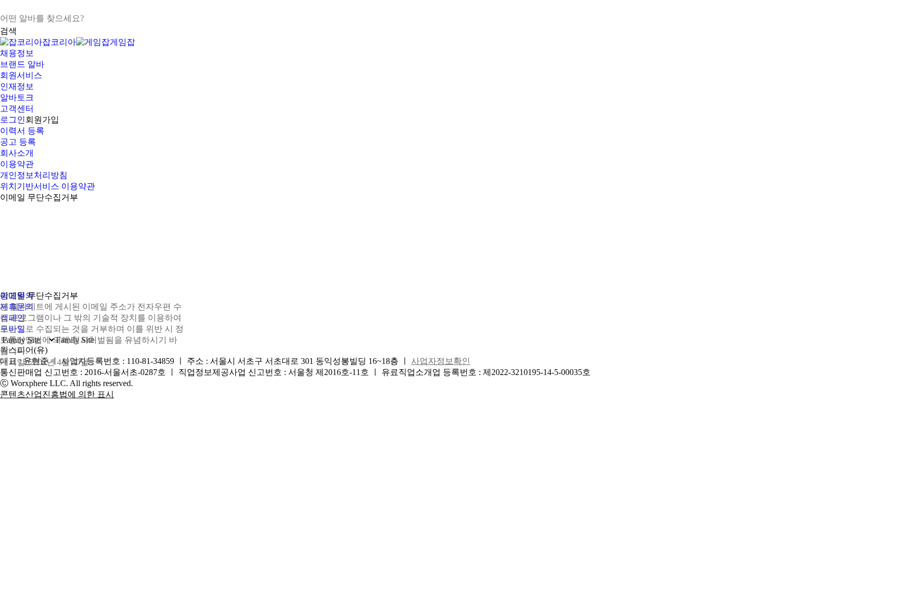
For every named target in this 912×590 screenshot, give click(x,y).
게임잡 (122, 42)
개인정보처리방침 (34, 175)
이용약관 (17, 164)
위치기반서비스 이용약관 (47, 186)
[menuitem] (456, 53)
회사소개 (17, 152)
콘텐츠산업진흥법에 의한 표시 (57, 394)
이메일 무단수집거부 (39, 197)
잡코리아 (59, 42)
